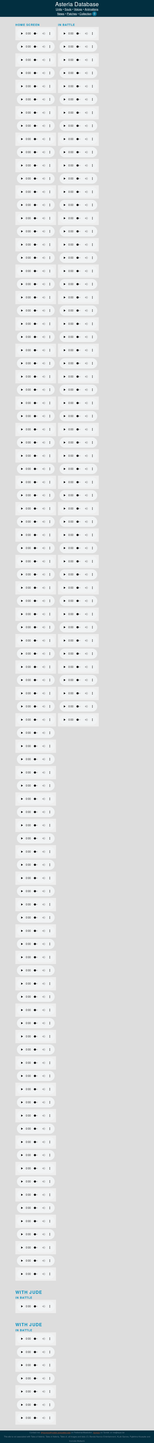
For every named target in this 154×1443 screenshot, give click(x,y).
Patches (72, 14)
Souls (68, 9)
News (60, 14)
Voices (78, 9)
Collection (85, 14)
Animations (91, 9)
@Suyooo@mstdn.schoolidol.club (56, 1432)
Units (59, 9)
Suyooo (96, 1432)
